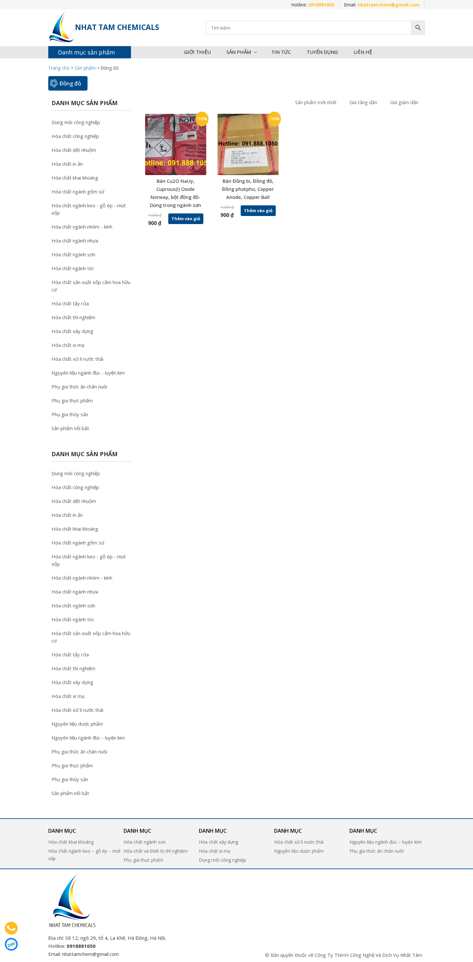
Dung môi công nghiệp (75, 122)
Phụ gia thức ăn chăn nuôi (79, 386)
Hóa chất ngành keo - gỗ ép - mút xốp (88, 209)
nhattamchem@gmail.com (90, 954)
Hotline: (312, 5)
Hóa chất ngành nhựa (74, 240)
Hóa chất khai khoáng (74, 177)
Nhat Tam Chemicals (117, 27)
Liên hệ (363, 52)
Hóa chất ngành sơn (73, 254)
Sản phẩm (239, 52)
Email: (382, 5)
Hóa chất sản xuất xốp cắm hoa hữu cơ (90, 286)
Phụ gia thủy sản (69, 414)
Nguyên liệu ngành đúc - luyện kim (88, 372)
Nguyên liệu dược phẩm (77, 724)
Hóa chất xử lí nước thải (77, 359)
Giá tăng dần (363, 102)
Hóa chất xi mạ (67, 345)
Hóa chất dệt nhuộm (73, 150)
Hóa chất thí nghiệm (73, 317)
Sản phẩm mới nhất (316, 102)
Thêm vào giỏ (186, 218)
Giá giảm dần (404, 102)
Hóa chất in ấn (67, 164)
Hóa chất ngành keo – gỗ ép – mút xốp (84, 854)
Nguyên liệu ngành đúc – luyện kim (385, 842)
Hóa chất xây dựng (72, 331)
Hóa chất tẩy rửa (70, 303)
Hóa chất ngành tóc (72, 268)
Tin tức (281, 52)
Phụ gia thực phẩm (72, 400)
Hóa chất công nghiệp (75, 136)
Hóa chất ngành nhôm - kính (81, 226)
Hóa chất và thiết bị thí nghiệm (156, 851)
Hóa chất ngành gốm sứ (77, 191)
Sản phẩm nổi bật (70, 428)
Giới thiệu (197, 52)
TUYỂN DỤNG (322, 52)
